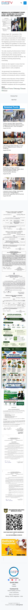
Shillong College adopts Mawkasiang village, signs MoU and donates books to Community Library (13, 170)
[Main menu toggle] (25, 2)
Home (14, 584)
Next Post (14, 99)
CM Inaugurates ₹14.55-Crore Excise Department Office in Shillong (13, 147)
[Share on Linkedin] (23, 88)
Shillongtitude (19, 604)
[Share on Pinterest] (4, 90)
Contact (14, 586)
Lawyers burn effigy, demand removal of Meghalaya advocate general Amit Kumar (13, 192)
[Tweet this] (10, 88)
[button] (21, 3)
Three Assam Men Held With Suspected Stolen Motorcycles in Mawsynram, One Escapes (13, 125)
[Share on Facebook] (5, 88)
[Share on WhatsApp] (16, 88)
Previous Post (14, 96)
